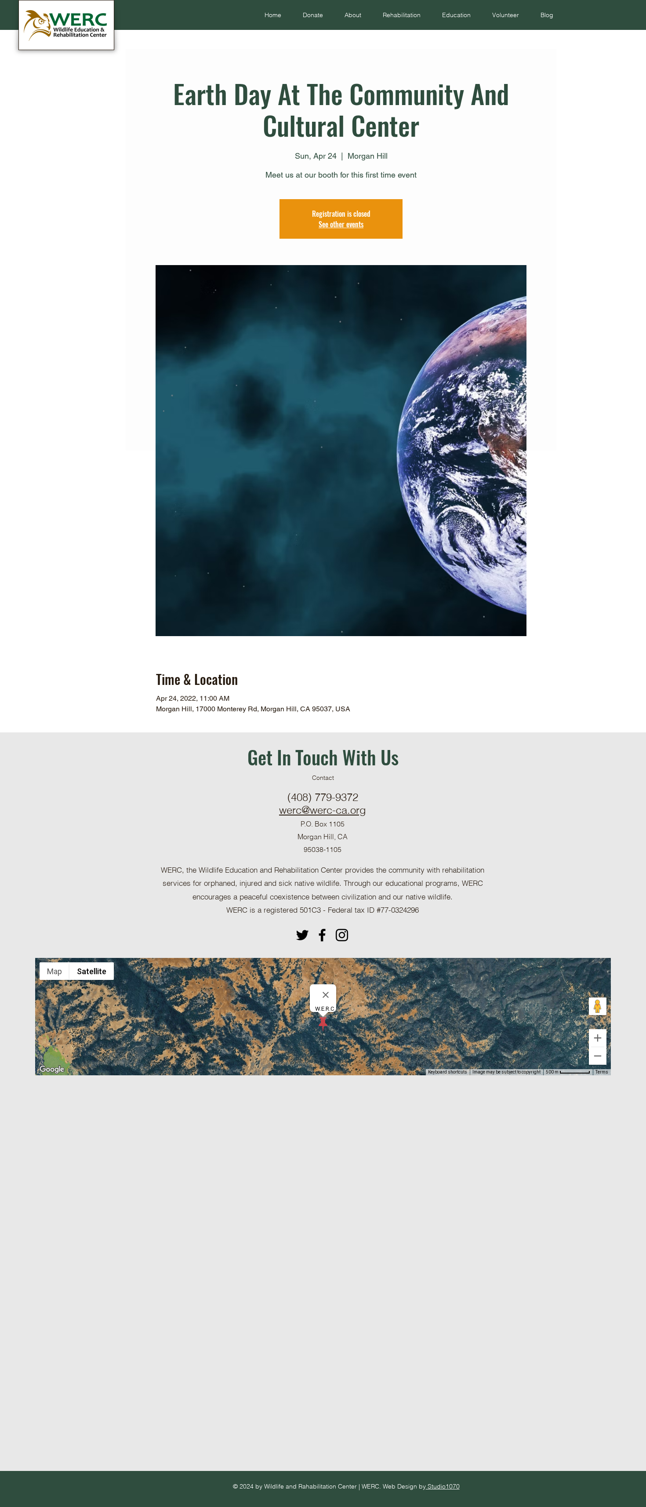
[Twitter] (302, 935)
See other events (341, 224)
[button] (349, 15)
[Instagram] (342, 935)
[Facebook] (322, 935)
